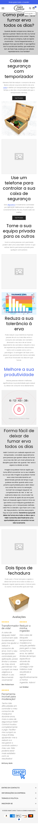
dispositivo (11, 205)
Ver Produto (19, 98)
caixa (5, 88)
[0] (34, 8)
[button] (30, 14)
